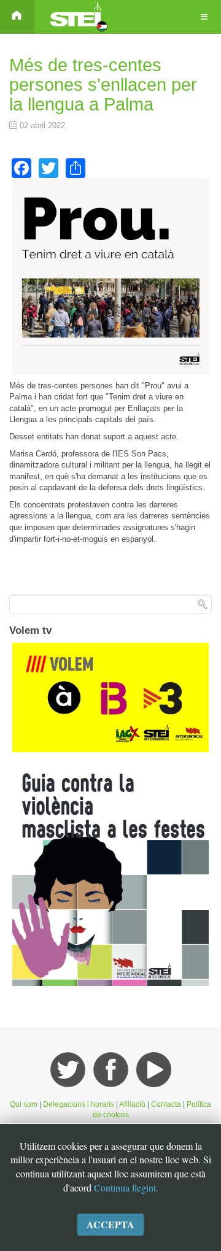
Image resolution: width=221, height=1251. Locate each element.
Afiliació (132, 1104)
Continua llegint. (126, 1187)
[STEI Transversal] (77, 17)
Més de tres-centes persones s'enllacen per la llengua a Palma (103, 84)
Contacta (167, 1104)
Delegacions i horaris (78, 1104)
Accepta (110, 1224)
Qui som (23, 1104)
